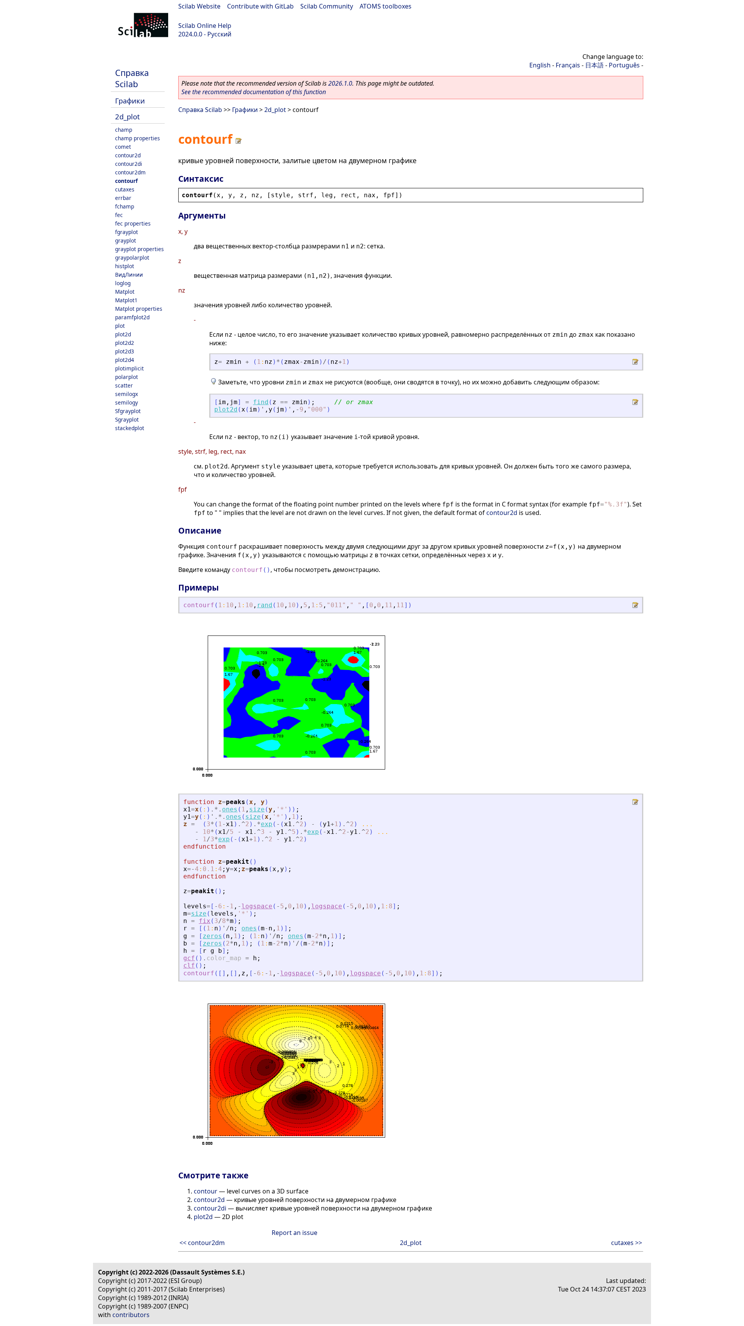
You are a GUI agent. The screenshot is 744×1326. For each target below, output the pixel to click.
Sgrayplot (127, 419)
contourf (126, 180)
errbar (123, 197)
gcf (189, 958)
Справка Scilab (132, 78)
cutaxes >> (626, 1242)
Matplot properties (138, 308)
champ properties (137, 138)
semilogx (126, 394)
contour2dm (130, 172)
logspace (256, 906)
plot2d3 (124, 351)
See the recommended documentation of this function (253, 92)
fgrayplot (126, 232)
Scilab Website (199, 6)
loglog (123, 283)
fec (119, 215)
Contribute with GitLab (260, 6)
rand (264, 605)
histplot (124, 266)
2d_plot (127, 116)
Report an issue (294, 1232)
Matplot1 (126, 300)
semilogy (126, 402)
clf (189, 965)
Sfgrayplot (128, 411)
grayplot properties (139, 249)
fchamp (124, 206)
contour (205, 1191)
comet (123, 146)
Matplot (124, 291)
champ (123, 129)
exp (266, 824)
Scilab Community (326, 6)
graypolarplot (132, 257)
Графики (130, 100)
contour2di (128, 163)
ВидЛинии (129, 274)
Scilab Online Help (204, 25)
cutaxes (124, 189)
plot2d (123, 334)
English (540, 65)
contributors (131, 1315)
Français (568, 65)
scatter (124, 385)
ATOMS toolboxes (386, 6)
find (261, 402)
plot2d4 (124, 359)
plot (120, 325)
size (257, 809)
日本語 (594, 65)
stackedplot (129, 428)
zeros (212, 936)
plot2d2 (124, 342)
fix (204, 921)
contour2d (128, 155)
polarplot (126, 377)
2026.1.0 (340, 83)
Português (624, 65)
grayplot (125, 240)
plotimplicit (129, 368)
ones (230, 809)
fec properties (133, 223)
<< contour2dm (202, 1242)
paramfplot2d (132, 317)
